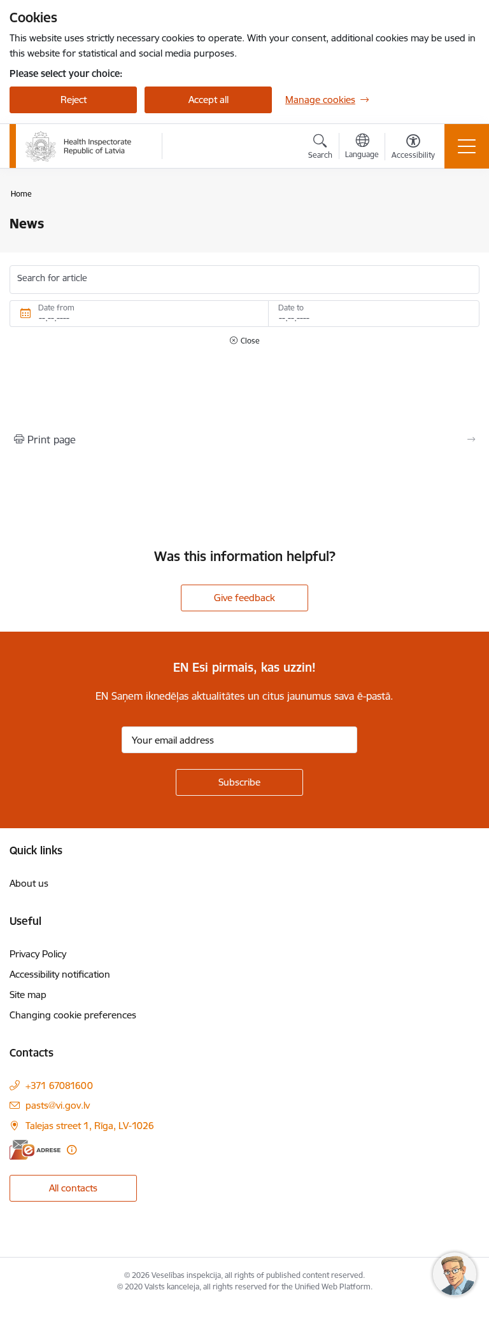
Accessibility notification (60, 974)
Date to (291, 307)
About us (29, 883)
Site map (28, 995)
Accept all (208, 100)
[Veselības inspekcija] (78, 146)
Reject (73, 100)
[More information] (71, 1150)
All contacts (73, 1188)
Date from (56, 307)
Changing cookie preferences (73, 1015)
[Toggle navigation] (466, 146)
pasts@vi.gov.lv (57, 1105)
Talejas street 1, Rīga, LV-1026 (89, 1126)
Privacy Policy (38, 954)
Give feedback (244, 598)
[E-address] (35, 1149)
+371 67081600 (59, 1085)
